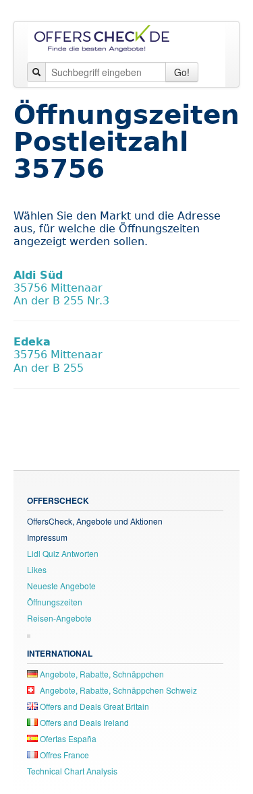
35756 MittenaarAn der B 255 (58, 354)
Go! (182, 72)
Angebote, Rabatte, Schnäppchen (101, 674)
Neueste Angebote (61, 585)
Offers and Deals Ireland (83, 722)
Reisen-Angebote (59, 618)
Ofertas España (67, 738)
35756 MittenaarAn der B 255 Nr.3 (61, 288)
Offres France (63, 754)
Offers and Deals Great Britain (93, 706)
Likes (37, 569)
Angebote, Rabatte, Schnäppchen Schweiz (117, 690)
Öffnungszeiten (54, 601)
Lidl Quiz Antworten (63, 553)
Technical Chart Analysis (72, 770)
